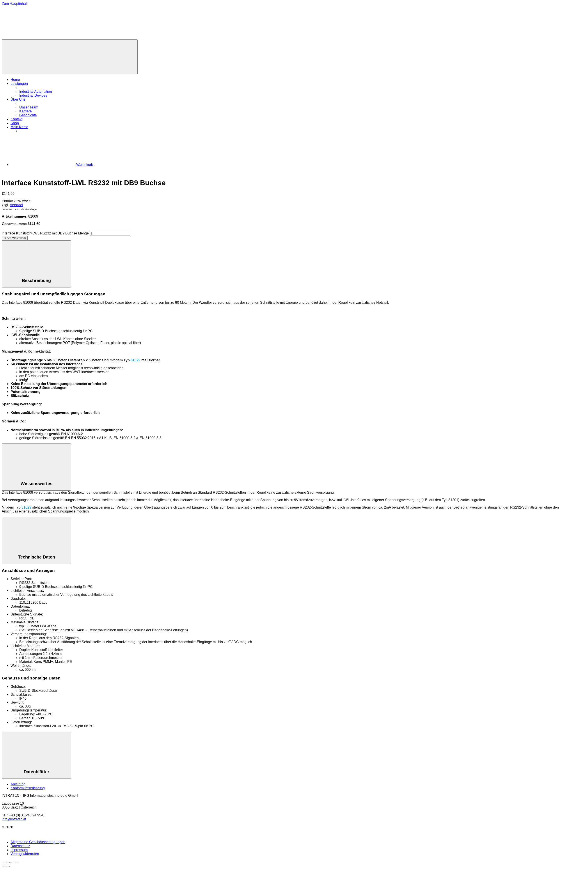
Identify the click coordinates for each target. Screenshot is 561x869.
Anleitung (18, 784)
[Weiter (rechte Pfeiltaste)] (8, 866)
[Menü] (70, 56)
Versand (16, 205)
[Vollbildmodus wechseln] (8, 862)
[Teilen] (12, 862)
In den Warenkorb (15, 238)
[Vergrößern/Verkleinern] (3, 862)
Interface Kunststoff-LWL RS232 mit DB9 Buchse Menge (45, 233)
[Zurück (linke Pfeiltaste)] (3, 866)
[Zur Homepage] (34, 37)
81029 (135, 360)
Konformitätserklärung (28, 788)
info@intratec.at (14, 819)
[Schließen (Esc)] (16, 862)
